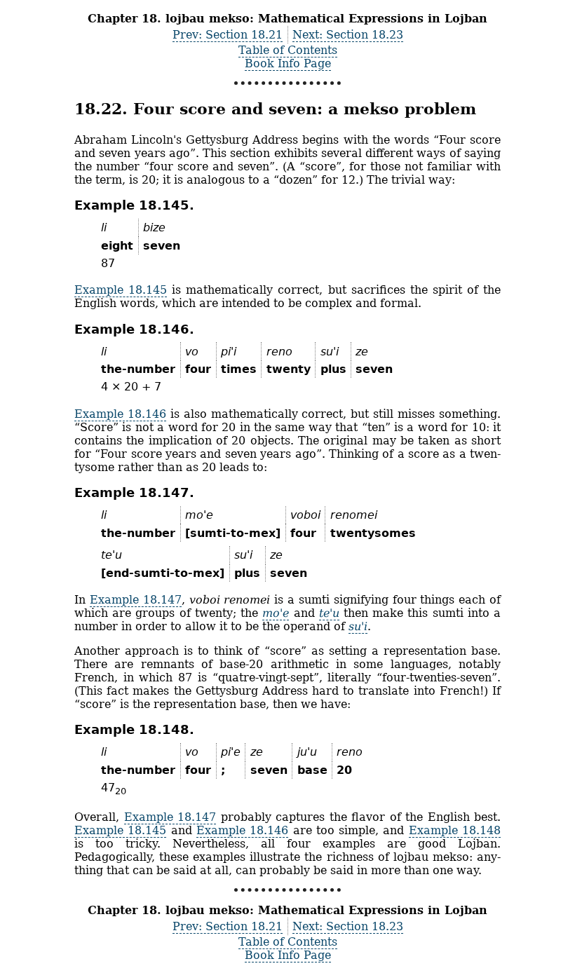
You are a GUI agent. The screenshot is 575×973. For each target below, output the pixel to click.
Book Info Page (288, 63)
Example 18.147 (136, 599)
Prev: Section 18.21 (227, 34)
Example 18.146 (120, 414)
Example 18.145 (120, 290)
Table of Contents (287, 50)
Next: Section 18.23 (347, 34)
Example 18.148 (455, 830)
